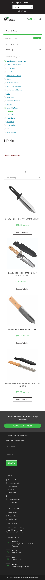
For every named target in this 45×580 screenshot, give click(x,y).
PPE (8, 129)
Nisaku (10, 111)
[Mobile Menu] (34, 19)
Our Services (12, 486)
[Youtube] (21, 530)
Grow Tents (10, 97)
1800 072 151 (28, 3)
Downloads (12, 493)
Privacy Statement (14, 499)
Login (17, 3)
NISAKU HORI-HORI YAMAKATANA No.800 (22, 219)
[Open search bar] (40, 19)
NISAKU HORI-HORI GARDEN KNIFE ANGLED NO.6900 (23, 274)
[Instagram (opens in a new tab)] (22, 11)
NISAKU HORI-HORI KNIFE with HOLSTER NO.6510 (22, 384)
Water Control (11, 72)
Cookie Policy (12, 502)
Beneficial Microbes (13, 101)
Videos (10, 496)
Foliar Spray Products (14, 65)
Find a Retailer (13, 516)
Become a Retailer (14, 483)
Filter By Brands (12, 45)
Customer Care (13, 480)
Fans (8, 93)
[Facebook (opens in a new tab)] (19, 11)
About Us (11, 489)
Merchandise (11, 125)
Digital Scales (11, 118)
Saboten (10, 114)
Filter (37, 38)
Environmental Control (14, 90)
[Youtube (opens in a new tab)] (25, 11)
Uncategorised (11, 132)
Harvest (9, 104)
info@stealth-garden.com (21, 566)
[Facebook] (9, 530)
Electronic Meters (12, 83)
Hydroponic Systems (14, 86)
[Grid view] (20, 172)
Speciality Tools (12, 108)
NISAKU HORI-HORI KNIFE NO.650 (22, 329)
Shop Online (12, 513)
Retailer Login (12, 519)
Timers (9, 79)
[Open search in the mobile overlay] (39, 19)
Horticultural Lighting (14, 75)
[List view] (25, 172)
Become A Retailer (22, 426)
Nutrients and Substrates (16, 61)
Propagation (11, 68)
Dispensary (10, 121)
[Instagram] (15, 530)
